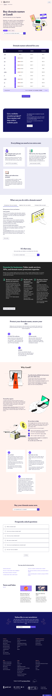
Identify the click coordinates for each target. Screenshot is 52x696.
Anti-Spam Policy (20, 671)
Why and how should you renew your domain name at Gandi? (38, 571)
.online (5, 72)
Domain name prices (7, 568)
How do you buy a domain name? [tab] (13, 535)
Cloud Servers (5, 668)
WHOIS (18, 649)
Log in (49, 2)
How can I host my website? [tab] (12, 549)
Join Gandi (37, 669)
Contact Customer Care (40, 640)
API (17, 647)
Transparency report (20, 675)
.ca (4, 86)
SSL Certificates (6, 652)
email (10, 221)
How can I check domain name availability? (11, 570)
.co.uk (5, 79)
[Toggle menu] (2, 2)
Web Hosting (5, 643)
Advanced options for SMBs (22, 644)
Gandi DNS (42, 302)
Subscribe (33, 626)
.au (4, 68)
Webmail (18, 646)
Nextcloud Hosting (6, 646)
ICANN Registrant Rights (21, 666)
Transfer (9, 30)
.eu (4, 82)
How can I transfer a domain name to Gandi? (36, 568)
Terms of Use (19, 663)
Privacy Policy (19, 672)
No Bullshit (37, 666)
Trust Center (38, 665)
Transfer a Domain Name (7, 663)
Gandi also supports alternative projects (10, 407)
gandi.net (5, 4)
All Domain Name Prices (7, 641)
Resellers (18, 641)
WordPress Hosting (6, 644)
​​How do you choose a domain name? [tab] (14, 531)
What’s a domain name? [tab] (11, 526)
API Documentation (39, 644)
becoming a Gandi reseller (28, 299)
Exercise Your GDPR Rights (21, 674)
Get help (26, 555)
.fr (4, 75)
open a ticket (43, 433)
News (36, 668)
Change (46, 90)
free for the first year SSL (17, 221)
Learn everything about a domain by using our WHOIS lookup (38, 574)
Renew (13, 30)
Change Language (44, 688)
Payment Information (20, 669)
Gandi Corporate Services (21, 640)
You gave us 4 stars (17, 688)
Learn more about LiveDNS (35, 163)
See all (4, 587)
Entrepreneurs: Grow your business (10, 205)
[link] (14, 687)
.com (5, 54)
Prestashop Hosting (6, 647)
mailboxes (39, 383)
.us (4, 65)
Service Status (38, 641)
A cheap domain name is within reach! (10, 574)
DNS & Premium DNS (6, 653)
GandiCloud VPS (6, 649)
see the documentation (40, 431)
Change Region (43, 687)
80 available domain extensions (35, 117)
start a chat (42, 435)
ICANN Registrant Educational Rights (23, 668)
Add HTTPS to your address (11, 163)
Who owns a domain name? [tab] (12, 540)
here (37, 439)
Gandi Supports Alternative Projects (42, 663)
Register (5, 30)
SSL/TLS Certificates (6, 669)
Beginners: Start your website (25, 205)
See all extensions (26, 96)
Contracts (19, 665)
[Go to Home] (7, 2)
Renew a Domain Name (7, 665)
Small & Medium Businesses (21, 643)
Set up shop (6, 238)
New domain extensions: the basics (10, 572)
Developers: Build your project (40, 205)
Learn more (30, 125)
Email (4, 650)
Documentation (38, 643)
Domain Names (5, 640)
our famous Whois (26, 681)
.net (4, 58)
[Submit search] (24, 33)
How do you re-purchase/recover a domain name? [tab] (16, 545)
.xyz (4, 61)
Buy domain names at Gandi (9, 308)
